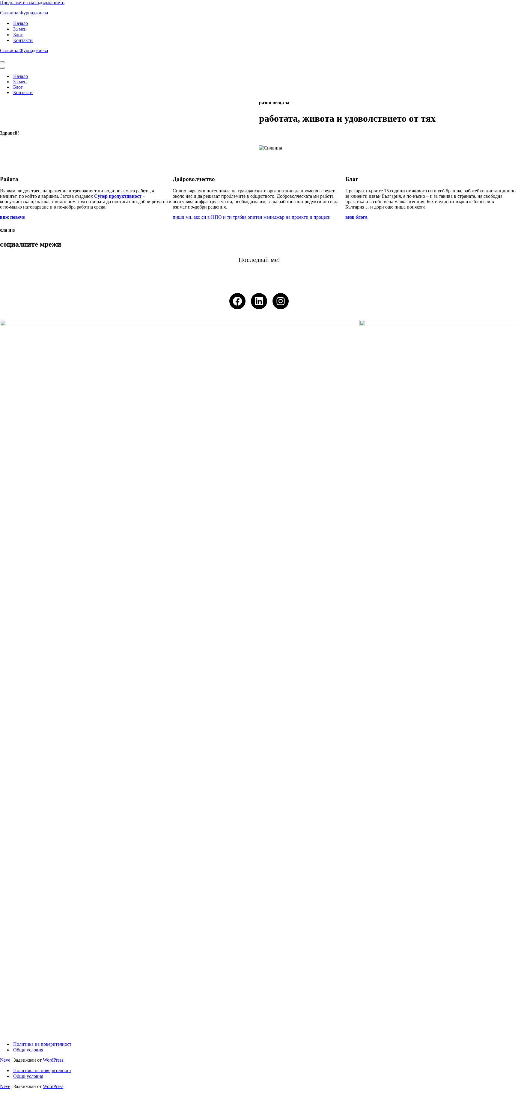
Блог (18, 34)
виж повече (12, 217)
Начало (20, 23)
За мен (20, 28)
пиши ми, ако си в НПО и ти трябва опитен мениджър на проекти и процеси (252, 217)
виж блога (356, 217)
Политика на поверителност (42, 1044)
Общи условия (28, 1049)
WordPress (53, 1060)
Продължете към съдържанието (32, 2)
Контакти (23, 40)
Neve (5, 1060)
